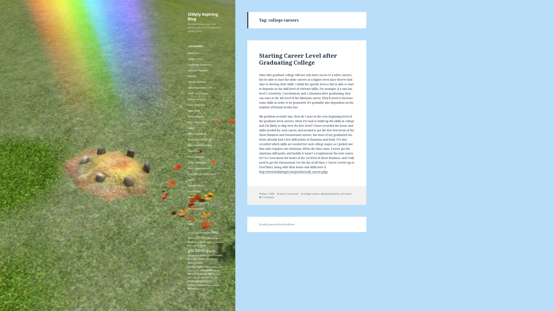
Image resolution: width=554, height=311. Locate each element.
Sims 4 (191, 179)
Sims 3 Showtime (197, 162)
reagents (196, 271)
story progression (199, 281)
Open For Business (198, 70)
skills (211, 273)
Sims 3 (191, 128)
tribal (209, 285)
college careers (311, 193)
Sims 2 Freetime (196, 105)
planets (220, 267)
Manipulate (195, 263)
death (191, 241)
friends (202, 245)
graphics (201, 255)
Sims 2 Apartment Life (200, 87)
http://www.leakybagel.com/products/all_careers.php (293, 172)
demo (196, 242)
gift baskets (192, 256)
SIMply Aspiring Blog (203, 16)
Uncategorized (196, 208)
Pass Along (213, 267)
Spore (191, 197)
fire (190, 245)
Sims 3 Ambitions (197, 133)
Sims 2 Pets (194, 110)
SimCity (192, 76)
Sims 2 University (197, 122)
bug (215, 232)
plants (190, 271)
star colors (214, 278)
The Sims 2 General (198, 202)
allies (189, 233)
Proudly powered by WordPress (276, 224)
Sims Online (194, 191)
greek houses (214, 255)
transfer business (197, 285)
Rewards (217, 271)
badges (207, 232)
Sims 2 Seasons (196, 116)
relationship (206, 270)
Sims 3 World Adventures (202, 174)
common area (216, 238)
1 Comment (268, 197)
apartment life (197, 233)
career (191, 237)
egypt (202, 241)
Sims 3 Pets (194, 151)
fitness (194, 246)
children (203, 237)
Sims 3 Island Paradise (200, 145)
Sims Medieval (196, 185)
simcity (204, 273)
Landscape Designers (199, 64)
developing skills (330, 193)
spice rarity (205, 278)
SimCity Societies (197, 82)
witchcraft (200, 289)
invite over (205, 258)
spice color (196, 278)
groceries (193, 258)
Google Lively (195, 58)
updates (192, 288)
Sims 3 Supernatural (199, 168)
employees (210, 242)
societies (217, 274)
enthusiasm (219, 242)
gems (212, 251)
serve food (193, 273)
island (214, 258)
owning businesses (198, 266)
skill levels (346, 193)
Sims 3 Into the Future (200, 139)
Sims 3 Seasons (196, 156)
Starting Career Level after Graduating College (298, 59)
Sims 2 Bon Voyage (198, 93)
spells (190, 278)
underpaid (215, 285)
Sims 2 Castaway (197, 99)
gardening (198, 250)
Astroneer (193, 53)
